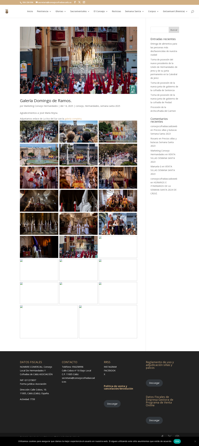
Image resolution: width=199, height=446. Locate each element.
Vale (177, 441)
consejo (80, 105)
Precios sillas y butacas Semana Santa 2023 (163, 142)
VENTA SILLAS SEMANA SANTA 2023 (162, 158)
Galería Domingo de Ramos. (46, 100)
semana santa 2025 (110, 105)
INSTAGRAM (110, 366)
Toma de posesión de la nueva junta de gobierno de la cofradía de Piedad (164, 98)
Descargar (112, 403)
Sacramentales (78, 11)
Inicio (30, 11)
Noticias (116, 11)
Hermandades (92, 105)
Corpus (152, 11)
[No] (195, 441)
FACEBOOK (110, 370)
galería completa (73, 118)
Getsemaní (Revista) (174, 11)
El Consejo (99, 11)
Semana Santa (133, 11)
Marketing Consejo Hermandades (41, 105)
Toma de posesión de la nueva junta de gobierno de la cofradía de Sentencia (164, 86)
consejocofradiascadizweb (163, 126)
